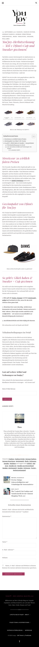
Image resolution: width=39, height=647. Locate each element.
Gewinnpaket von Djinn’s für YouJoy (15, 141)
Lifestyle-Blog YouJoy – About (19, 614)
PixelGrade (28, 635)
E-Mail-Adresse (8, 550)
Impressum (28, 630)
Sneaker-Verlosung (24, 468)
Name (4, 542)
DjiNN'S (29, 463)
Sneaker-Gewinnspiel (9, 468)
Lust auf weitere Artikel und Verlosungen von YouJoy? (19, 147)
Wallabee (6, 39)
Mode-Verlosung (19, 36)
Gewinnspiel (7, 36)
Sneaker (30, 36)
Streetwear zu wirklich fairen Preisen (15, 139)
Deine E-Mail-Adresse (8, 389)
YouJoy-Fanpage (17, 298)
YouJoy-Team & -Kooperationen (19, 622)
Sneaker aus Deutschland (25, 466)
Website (5, 558)
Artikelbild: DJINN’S (15, 150)
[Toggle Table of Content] (32, 136)
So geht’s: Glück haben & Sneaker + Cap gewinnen (19, 143)
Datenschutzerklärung (15, 630)
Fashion (20, 32)
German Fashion (8, 34)
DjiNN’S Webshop (17, 180)
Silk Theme (20, 635)
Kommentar (6, 516)
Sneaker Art (12, 466)
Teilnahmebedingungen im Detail (16, 145)
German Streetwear (23, 34)
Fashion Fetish (29, 32)
